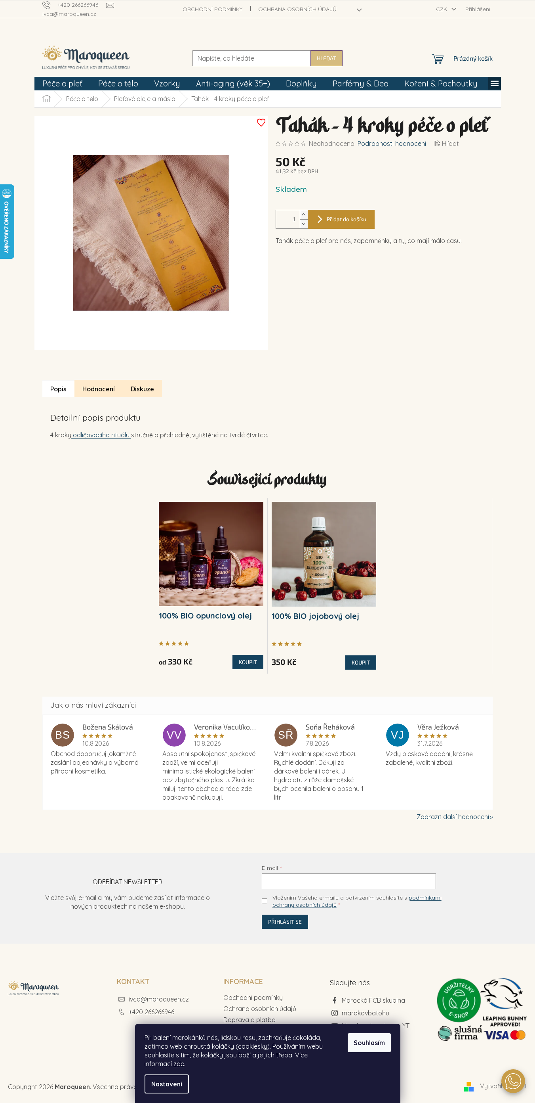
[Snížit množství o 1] (304, 223)
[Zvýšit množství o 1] (304, 214)
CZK (442, 9)
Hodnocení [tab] (98, 389)
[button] (513, 1081)
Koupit (248, 662)
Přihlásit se (285, 921)
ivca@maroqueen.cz (159, 999)
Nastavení (166, 1084)
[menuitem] (62, 83)
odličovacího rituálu (101, 435)
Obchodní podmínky (212, 9)
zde (178, 1064)
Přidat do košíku (346, 219)
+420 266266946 (151, 1012)
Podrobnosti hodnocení (392, 143)
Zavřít (320, 281)
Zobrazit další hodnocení (453, 817)
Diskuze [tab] (142, 389)
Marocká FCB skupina (373, 1000)
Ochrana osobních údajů (297, 9)
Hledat (326, 58)
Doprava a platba (249, 1020)
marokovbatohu (365, 1013)
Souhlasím (369, 1043)
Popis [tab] (58, 389)
